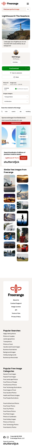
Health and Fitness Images (11, 395)
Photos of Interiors (9, 422)
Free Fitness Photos (9, 411)
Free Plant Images (8, 414)
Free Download (14, 68)
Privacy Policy (16, 317)
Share (17, 77)
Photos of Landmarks (9, 417)
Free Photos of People (10, 382)
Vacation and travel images (11, 347)
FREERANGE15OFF (16, 123)
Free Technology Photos (10, 424)
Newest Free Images (9, 374)
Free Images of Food (9, 390)
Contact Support (16, 303)
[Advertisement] (9, 263)
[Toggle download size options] (28, 68)
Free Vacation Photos (9, 393)
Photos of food (8, 344)
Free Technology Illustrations (12, 387)
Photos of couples (9, 336)
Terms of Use (16, 313)
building (26, 111)
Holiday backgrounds (9, 355)
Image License (16, 307)
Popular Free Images (9, 377)
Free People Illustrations (10, 398)
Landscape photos (9, 339)
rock (4, 111)
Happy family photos (9, 333)
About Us (16, 300)
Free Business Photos (10, 385)
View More (22, 136)
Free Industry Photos (9, 427)
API (16, 310)
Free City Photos (8, 409)
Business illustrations (10, 349)
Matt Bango (16, 57)
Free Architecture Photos (11, 403)
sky (18, 111)
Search (23, 158)
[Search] (28, 9)
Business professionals (10, 357)
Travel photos (7, 341)
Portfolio (15, 62)
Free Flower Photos (9, 406)
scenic (11, 111)
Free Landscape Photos (10, 379)
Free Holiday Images (9, 419)
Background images (9, 352)
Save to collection (17, 73)
